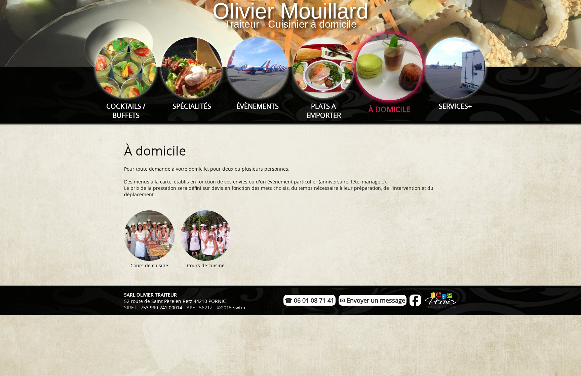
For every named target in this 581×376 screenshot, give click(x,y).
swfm (239, 307)
